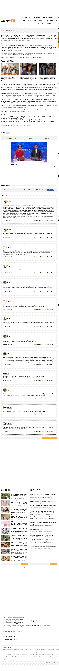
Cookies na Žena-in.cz (10, 636)
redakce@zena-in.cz (33, 621)
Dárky (30, 18)
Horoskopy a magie (48, 18)
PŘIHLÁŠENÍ (29, 190)
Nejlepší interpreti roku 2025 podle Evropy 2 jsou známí (15, 659)
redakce (21, 619)
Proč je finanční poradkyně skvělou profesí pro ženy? (14, 656)
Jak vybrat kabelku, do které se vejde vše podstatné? (15, 654)
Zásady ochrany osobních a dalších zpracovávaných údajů (17, 634)
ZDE (23, 618)
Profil (37, 23)
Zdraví (46, 20)
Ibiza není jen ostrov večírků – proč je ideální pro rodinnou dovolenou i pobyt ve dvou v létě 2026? (16, 652)
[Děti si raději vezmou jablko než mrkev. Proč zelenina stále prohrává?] (10, 69)
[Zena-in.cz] (9, 20)
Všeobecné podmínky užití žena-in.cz (13, 631)
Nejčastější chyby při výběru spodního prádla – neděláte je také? (42, 654)
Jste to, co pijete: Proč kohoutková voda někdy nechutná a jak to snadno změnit (42, 659)
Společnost (22, 20)
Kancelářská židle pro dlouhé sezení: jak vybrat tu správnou (42, 656)
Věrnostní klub (50, 23)
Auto (51, 20)
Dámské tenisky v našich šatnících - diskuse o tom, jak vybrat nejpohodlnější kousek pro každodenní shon (42, 652)
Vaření (34, 20)
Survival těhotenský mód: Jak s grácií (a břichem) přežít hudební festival (16, 649)
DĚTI (8, 133)
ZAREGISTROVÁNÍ (22, 190)
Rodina (30, 138)
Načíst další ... (49, 437)
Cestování (24, 18)
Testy (29, 20)
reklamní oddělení (35, 625)
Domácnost (37, 18)
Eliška (49, 138)
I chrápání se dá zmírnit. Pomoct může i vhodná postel (42, 649)
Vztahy (40, 20)
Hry (43, 23)
